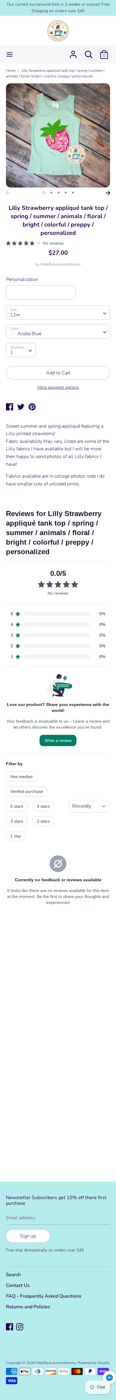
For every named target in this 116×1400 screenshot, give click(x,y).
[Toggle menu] (9, 54)
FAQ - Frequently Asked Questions (43, 1296)
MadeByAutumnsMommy (60, 264)
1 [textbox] (11, 352)
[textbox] (58, 331)
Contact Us (18, 1285)
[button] (109, 1378)
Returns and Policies (28, 1307)
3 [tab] (58, 192)
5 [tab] (73, 192)
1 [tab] (43, 192)
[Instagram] (20, 1327)
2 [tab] (51, 192)
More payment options (58, 387)
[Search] (89, 52)
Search (13, 1274)
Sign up (28, 1236)
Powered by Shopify (93, 1362)
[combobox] (58, 312)
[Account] (73, 52)
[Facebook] (10, 1327)
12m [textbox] (15, 315)
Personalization (22, 279)
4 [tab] (66, 192)
